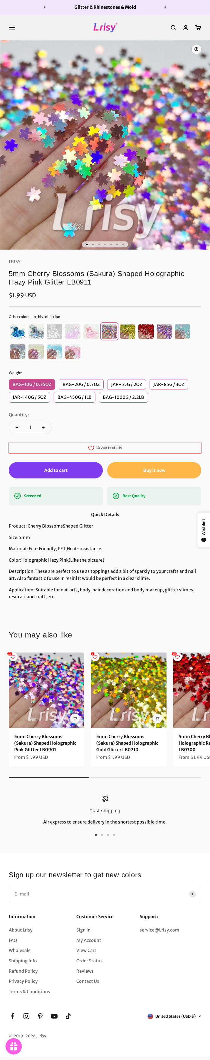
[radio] (18, 331)
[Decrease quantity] (17, 427)
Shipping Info (23, 960)
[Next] (166, 7)
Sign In (83, 930)
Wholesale (20, 950)
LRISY (15, 261)
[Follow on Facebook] (12, 1016)
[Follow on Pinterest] (40, 1016)
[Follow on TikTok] (68, 1016)
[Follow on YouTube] (54, 1016)
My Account (88, 940)
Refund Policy (23, 971)
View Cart (86, 950)
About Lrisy (21, 930)
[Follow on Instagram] (26, 1016)
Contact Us (87, 981)
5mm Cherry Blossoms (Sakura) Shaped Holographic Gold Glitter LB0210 (127, 743)
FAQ (13, 940)
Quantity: (19, 414)
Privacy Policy (23, 981)
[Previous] (44, 7)
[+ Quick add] (75, 718)
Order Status (89, 960)
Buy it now (154, 470)
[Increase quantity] (43, 427)
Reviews (85, 971)
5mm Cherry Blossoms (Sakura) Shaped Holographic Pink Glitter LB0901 (45, 743)
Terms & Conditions (29, 991)
